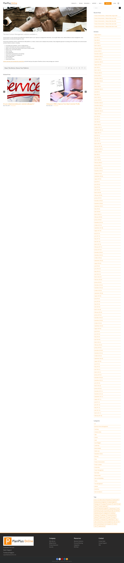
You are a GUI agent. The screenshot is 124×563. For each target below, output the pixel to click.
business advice (116, 499)
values (95, 526)
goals (102, 510)
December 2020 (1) (98, 149)
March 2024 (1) (97, 86)
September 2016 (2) (98, 260)
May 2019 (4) (97, 187)
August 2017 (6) (97, 230)
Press (95, 459)
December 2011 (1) (98, 391)
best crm (96, 499)
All (95, 423)
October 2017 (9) (98, 225)
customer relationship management (101, 508)
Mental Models (97, 448)
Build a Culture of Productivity (105, 499)
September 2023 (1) (98, 89)
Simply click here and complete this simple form (13, 61)
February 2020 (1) (98, 162)
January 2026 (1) (97, 51)
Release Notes (97, 475)
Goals (95, 440)
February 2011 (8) (98, 415)
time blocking (100, 524)
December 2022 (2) (98, 102)
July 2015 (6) (97, 298)
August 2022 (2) (97, 113)
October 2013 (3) (98, 355)
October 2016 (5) (98, 257)
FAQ (100, 545)
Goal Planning (97, 510)
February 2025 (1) (98, 72)
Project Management (98, 470)
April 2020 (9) (97, 157)
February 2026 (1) (98, 48)
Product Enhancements (99, 462)
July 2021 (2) (97, 135)
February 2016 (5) (98, 279)
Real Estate (96, 472)
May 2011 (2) (97, 407)
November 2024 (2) (98, 81)
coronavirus (109, 504)
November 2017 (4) (98, 222)
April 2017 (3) (97, 241)
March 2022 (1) (97, 124)
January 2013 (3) (97, 374)
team (118, 521)
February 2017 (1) (98, 247)
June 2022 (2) (97, 116)
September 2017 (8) (98, 228)
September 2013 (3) (98, 358)
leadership (117, 510)
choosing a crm (97, 504)
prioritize (114, 517)
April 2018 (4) (97, 211)
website (96, 486)
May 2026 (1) (97, 40)
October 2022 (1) (98, 108)
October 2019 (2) (98, 173)
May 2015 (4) (97, 304)
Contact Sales (102, 541)
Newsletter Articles (98, 453)
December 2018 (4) (98, 200)
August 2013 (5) (97, 361)
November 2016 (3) (98, 255)
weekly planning (102, 526)
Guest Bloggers (97, 442)
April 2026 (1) (97, 42)
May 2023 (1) (97, 94)
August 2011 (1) (97, 399)
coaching (103, 504)
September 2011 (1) (98, 396)
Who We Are (52, 541)
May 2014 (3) (97, 336)
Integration (76, 545)
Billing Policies (52, 543)
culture (95, 506)
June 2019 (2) (97, 184)
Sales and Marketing (98, 478)
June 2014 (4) (97, 334)
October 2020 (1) (98, 151)
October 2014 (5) (98, 323)
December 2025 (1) (98, 53)
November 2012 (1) (98, 380)
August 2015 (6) (97, 296)
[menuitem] (74, 3)
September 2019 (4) (98, 176)
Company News (97, 432)
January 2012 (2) (97, 388)
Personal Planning (78, 543)
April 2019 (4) (97, 189)
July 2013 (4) (97, 364)
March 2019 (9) (97, 192)
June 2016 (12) (97, 268)
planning (96, 517)
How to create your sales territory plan (57, 104)
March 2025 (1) (97, 70)
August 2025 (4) (97, 64)
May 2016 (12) (97, 271)
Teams (95, 481)
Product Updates (98, 464)
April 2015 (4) (97, 306)
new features (96, 515)
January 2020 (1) (97, 165)
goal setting (107, 510)
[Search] (118, 3)
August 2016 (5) (97, 263)
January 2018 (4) (97, 219)
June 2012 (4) (97, 383)
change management (112, 502)
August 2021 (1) (97, 132)
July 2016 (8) (97, 266)
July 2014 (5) (97, 331)
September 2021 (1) (98, 130)
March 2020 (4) (97, 159)
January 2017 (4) (97, 249)
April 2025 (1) (97, 67)
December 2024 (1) (98, 78)
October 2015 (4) (98, 290)
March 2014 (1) (97, 342)
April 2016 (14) (97, 274)
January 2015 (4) (97, 315)
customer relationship (103, 506)
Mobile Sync (97, 451)
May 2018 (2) (97, 208)
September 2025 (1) (98, 62)
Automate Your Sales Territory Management (16, 104)
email (118, 508)
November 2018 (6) (98, 203)
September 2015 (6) (98, 293)
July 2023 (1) (97, 91)
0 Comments (14, 105)
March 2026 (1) (97, 45)
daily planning (112, 508)
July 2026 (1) (97, 37)
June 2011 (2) (97, 404)
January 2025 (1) (97, 75)
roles (117, 519)
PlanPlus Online (102, 517)
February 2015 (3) (98, 312)
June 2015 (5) (97, 301)
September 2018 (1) (98, 206)
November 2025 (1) (98, 56)
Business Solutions (78, 541)
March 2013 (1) (97, 372)
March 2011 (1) (97, 413)
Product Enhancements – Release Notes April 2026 (105, 23)
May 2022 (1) (97, 119)
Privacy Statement (53, 545)
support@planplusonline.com (9, 554)
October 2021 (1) (98, 127)
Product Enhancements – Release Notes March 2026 (105, 26)
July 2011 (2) (97, 402)
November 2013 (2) (98, 353)
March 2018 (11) (97, 214)
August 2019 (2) (97, 179)
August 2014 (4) (97, 328)
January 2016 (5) (97, 282)
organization (103, 515)
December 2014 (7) (98, 317)
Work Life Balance (98, 491)
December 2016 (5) (98, 252)
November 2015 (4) (98, 287)
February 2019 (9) (98, 195)
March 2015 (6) (97, 309)
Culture (96, 437)
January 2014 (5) (97, 347)
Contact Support (103, 543)
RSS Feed (76, 547)
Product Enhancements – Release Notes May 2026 (105, 21)
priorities (109, 517)
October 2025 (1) (98, 59)
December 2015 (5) (98, 285)
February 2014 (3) (98, 345)
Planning (96, 456)
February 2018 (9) (98, 217)
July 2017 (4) (97, 233)
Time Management (98, 483)
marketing (113, 513)
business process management (100, 502)
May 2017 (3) (97, 238)
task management (108, 521)
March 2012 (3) (97, 385)
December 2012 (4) (98, 377)
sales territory (100, 521)
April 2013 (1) (97, 369)
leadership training (98, 513)
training (114, 524)
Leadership (96, 445)
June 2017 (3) (97, 236)
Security (51, 547)
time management (108, 524)
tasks (115, 521)
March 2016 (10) (97, 276)
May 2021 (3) (97, 138)
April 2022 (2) (97, 121)
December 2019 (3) (98, 168)
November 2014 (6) (98, 320)
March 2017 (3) (97, 244)
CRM (95, 434)
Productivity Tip (104, 519)
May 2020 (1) (97, 154)
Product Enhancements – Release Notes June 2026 (105, 18)
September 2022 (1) (98, 110)
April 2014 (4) (97, 339)
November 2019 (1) (98, 170)
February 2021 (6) (98, 146)
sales (95, 521)
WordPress (96, 489)
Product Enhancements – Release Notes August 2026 (105, 15)
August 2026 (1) (97, 34)
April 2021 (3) (97, 140)
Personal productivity (112, 515)
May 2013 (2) (97, 366)
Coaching (96, 429)
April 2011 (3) (97, 410)
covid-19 (115, 504)
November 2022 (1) (98, 105)
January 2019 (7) (97, 198)
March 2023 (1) (97, 97)
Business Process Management (101, 426)
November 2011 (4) (98, 393)
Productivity (97, 467)
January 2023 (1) (97, 100)
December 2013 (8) (98, 350)
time (95, 524)
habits (112, 510)
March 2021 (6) (97, 143)
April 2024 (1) (97, 83)
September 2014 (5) (98, 325)
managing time (106, 513)
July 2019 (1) (97, 181)
